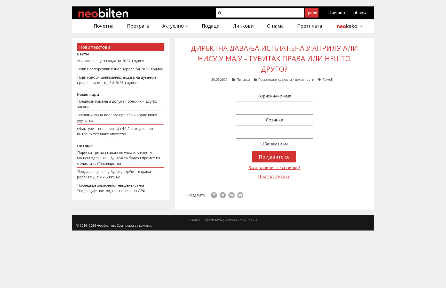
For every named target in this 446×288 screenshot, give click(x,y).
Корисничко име (274, 96)
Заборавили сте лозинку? (274, 167)
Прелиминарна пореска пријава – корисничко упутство (117, 117)
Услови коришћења (241, 220)
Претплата (213, 220)
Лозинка (274, 120)
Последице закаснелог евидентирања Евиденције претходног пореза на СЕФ (111, 188)
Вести (83, 54)
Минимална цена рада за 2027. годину (110, 60)
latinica (359, 12)
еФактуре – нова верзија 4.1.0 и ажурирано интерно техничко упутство (115, 131)
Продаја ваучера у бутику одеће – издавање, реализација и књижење (117, 174)
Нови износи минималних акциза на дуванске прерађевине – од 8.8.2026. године (117, 80)
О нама (195, 220)
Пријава (336, 12)
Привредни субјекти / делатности (286, 79)
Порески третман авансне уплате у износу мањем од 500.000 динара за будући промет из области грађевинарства (118, 158)
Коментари (88, 94)
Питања (243, 79)
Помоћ (327, 79)
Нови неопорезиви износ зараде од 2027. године (120, 69)
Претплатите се (274, 176)
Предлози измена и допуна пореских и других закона (117, 104)
